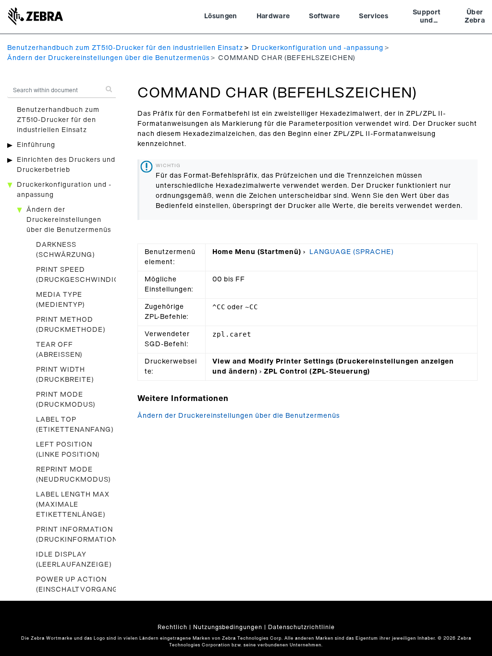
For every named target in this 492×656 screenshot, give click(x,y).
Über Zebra (475, 16)
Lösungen (220, 16)
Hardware (273, 16)
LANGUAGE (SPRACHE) (351, 252)
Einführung (36, 145)
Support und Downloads (426, 17)
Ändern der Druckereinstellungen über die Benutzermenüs (108, 58)
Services (373, 16)
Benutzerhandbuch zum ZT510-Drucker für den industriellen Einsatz (125, 48)
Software (324, 16)
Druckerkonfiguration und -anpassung (317, 48)
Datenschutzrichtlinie (301, 627)
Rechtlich (172, 627)
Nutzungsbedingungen (227, 627)
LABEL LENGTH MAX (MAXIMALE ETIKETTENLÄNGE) (73, 504)
